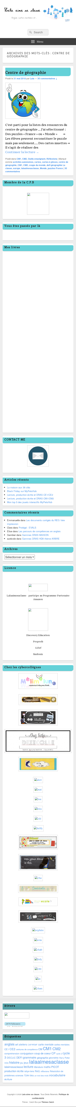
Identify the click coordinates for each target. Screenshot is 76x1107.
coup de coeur (42, 1053)
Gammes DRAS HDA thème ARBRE (41, 538)
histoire (14, 1062)
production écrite (14, 1071)
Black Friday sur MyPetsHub (22, 491)
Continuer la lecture (22, 152)
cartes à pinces (50, 161)
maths (47, 1067)
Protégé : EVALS (27, 527)
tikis (32, 1075)
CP (53, 1053)
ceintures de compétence (27, 1049)
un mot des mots (41, 1075)
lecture (28, 1066)
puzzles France (55, 168)
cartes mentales (61, 1044)
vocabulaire (57, 1075)
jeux (26, 1062)
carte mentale (46, 1044)
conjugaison (27, 1053)
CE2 (12, 1049)
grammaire (29, 1057)
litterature (38, 1067)
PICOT (55, 1067)
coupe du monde (37, 165)
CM (40, 1049)
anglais (9, 1044)
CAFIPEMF (32, 1044)
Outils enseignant (36, 158)
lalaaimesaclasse (30, 168)
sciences (19, 1075)
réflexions (45, 1071)
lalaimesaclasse (13, 1067)
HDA (6, 1063)
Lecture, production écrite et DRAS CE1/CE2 (30, 494)
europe (16, 168)
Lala (32, 78)
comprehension (11, 1053)
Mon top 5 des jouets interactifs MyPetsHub (29, 502)
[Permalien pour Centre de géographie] (23, 120)
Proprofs (38, 641)
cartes (37, 161)
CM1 (19, 158)
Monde (43, 168)
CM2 (24, 158)
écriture (8, 1079)
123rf (38, 647)
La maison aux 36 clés (18, 487)
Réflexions (51, 158)
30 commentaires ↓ (47, 78)
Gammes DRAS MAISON (35, 535)
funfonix (38, 654)
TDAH (26, 1075)
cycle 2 (59, 1053)
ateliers (23, 1044)
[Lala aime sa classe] (38, 25)
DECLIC (11, 1057)
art (16, 1044)
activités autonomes (23, 161)
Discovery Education (38, 635)
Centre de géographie (25, 72)
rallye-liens (29, 1071)
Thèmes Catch (48, 1102)
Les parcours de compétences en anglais (40, 531)
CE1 (6, 1049)
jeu (21, 1062)
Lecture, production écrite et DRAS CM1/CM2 (30, 498)
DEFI (19, 1057)
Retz (37, 1071)
